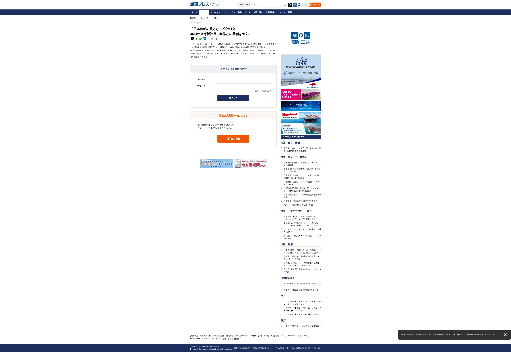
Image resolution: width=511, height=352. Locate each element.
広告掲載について (278, 336)
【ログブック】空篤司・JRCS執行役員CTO (302, 314)
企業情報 (292, 336)
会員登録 (316, 4)
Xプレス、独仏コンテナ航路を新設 (298, 205)
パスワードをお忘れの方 (262, 91)
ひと (283, 296)
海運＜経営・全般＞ (291, 142)
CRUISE (205, 339)
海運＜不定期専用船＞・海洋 (296, 211)
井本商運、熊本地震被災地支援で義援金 (300, 201)
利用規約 (203, 336)
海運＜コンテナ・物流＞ (294, 157)
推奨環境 (194, 336)
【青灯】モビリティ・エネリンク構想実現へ (302, 326)
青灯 (283, 320)
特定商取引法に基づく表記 (237, 336)
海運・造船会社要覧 (230, 339)
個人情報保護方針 (473, 334)
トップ (194, 12)
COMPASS (215, 339)
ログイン (233, 98)
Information (287, 278)
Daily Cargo (195, 339)
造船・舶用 (287, 244)
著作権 (253, 336)
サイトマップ (303, 336)
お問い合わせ (263, 336)
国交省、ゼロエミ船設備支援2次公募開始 (301, 290)
